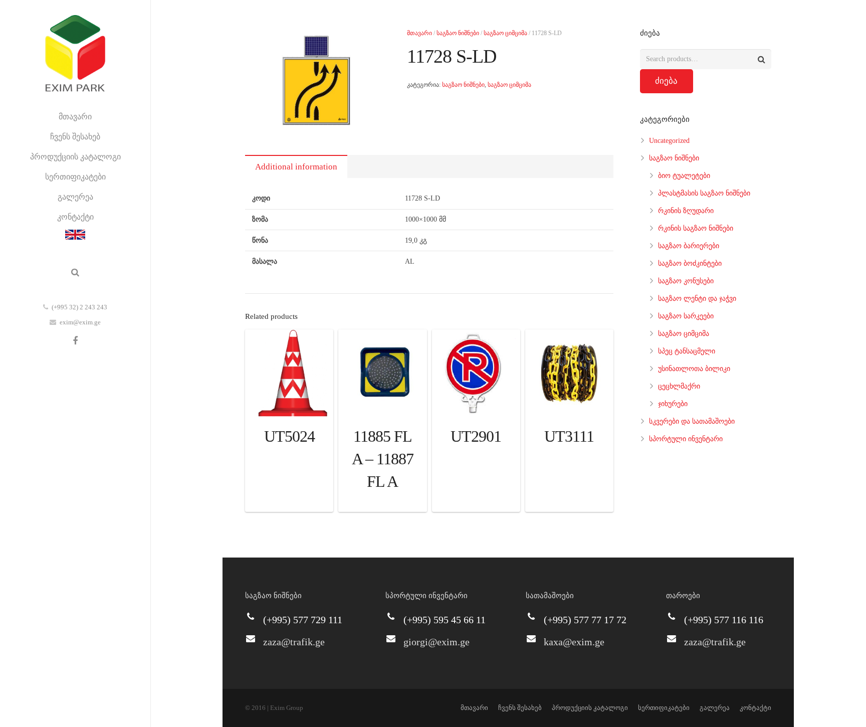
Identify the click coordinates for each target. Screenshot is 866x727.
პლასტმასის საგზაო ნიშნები (704, 193)
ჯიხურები (673, 404)
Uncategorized (669, 140)
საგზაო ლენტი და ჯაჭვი (697, 298)
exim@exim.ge (80, 322)
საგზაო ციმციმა (505, 33)
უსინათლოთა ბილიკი (694, 369)
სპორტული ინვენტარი (686, 439)
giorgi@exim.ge (436, 641)
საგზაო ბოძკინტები (690, 263)
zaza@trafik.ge (294, 641)
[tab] (296, 166)
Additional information (296, 166)
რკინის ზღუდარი (686, 211)
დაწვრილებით (289, 501)
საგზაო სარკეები (686, 316)
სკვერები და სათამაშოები (692, 421)
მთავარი (419, 33)
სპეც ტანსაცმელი (686, 351)
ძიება (666, 81)
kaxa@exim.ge (574, 641)
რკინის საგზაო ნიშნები (695, 228)
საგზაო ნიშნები (458, 33)
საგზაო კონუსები (686, 281)
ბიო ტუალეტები (684, 175)
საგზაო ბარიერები (688, 246)
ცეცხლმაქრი (679, 386)
